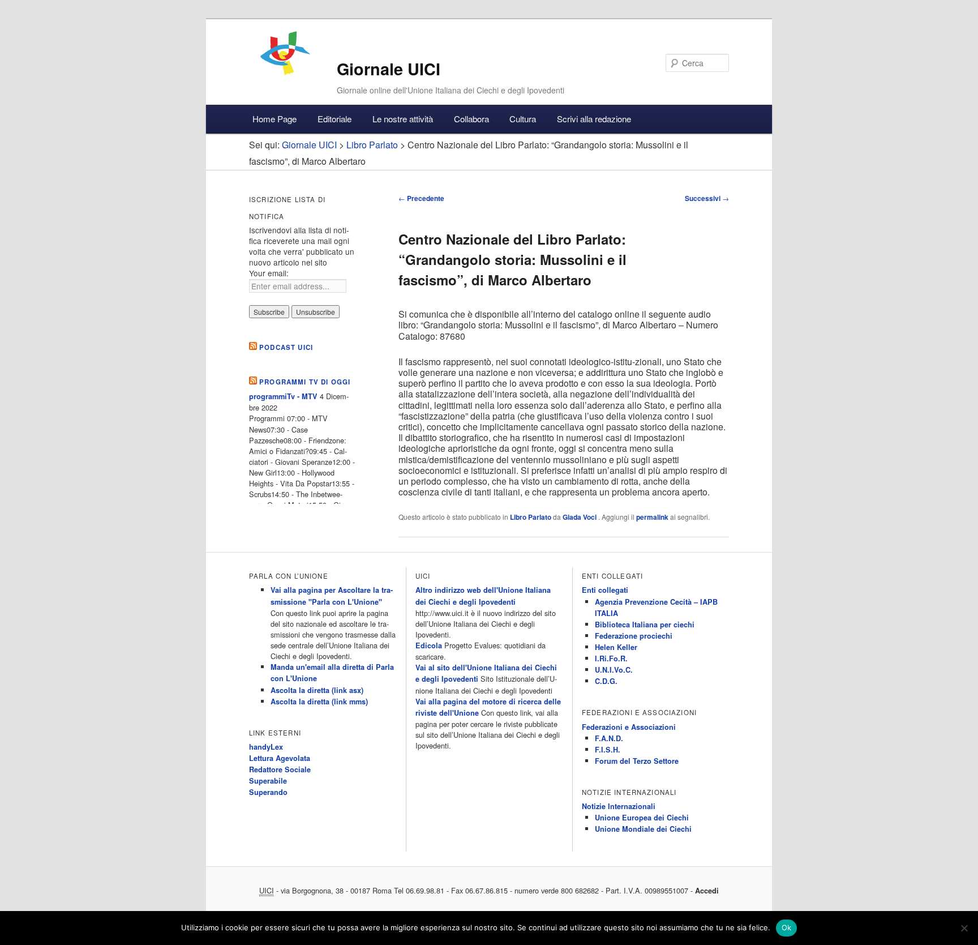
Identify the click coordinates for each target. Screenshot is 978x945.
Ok (787, 927)
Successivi (707, 198)
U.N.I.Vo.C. (614, 670)
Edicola (428, 645)
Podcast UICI (286, 347)
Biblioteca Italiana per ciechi (644, 624)
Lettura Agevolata (279, 758)
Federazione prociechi (633, 636)
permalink (652, 517)
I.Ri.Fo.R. (611, 658)
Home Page (274, 119)
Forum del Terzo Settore (637, 761)
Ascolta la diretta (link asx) (317, 690)
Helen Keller (616, 647)
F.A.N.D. (609, 738)
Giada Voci (580, 517)
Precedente (421, 198)
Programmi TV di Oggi (304, 382)
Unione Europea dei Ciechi (642, 818)
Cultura (522, 119)
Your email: (269, 273)
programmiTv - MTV (283, 396)
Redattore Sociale (280, 769)
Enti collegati (605, 590)
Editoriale (334, 119)
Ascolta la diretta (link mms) (319, 701)
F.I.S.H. (607, 750)
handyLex (266, 747)
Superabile (268, 781)
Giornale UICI (388, 68)
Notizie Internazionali (618, 806)
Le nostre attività (402, 119)
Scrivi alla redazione (594, 119)
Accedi (707, 891)
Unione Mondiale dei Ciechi (643, 829)
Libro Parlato (530, 517)
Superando (268, 792)
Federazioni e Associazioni (629, 727)
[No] (964, 928)
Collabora (471, 119)
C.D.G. (606, 681)
